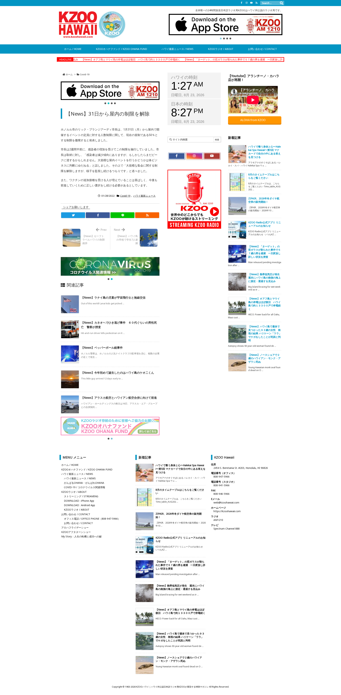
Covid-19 (84, 74)
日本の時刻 (182, 104)
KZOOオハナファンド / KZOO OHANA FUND (86, 469)
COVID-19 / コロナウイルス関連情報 (84, 487)
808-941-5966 (221, 485)
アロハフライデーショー (75, 527)
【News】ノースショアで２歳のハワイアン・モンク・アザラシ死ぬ (264, 358)
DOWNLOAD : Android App (79, 505)
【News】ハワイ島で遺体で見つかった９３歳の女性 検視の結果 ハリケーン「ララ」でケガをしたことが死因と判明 (264, 333)
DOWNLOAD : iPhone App (79, 500)
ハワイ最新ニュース (144, 195)
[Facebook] (241, 3)
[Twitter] (73, 215)
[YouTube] (251, 3)
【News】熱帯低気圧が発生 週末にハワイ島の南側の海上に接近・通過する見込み (265, 277)
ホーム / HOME (70, 465)
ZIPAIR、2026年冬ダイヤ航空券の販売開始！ (263, 200)
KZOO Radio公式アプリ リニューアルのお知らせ (264, 224)
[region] (225, 27)
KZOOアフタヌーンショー (76, 532)
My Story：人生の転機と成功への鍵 (81, 536)
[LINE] (122, 215)
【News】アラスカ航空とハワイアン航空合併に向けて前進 (119, 398)
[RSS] (256, 3)
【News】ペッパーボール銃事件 (102, 348)
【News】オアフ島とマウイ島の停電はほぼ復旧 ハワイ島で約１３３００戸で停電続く (103, 59)
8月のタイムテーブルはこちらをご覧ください (264, 176)
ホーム (69, 74)
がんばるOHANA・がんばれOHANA (84, 482)
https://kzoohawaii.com (227, 511)
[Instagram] (246, 3)
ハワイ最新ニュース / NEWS (77, 474)
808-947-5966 (221, 476)
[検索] (281, 3)
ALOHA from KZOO (253, 120)
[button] (225, 24)
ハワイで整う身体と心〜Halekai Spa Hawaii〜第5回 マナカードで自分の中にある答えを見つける (264, 152)
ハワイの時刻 (184, 77)
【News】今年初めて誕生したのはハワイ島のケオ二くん (117, 373)
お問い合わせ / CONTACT (75, 514)
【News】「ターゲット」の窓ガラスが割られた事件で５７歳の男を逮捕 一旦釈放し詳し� (208, 59)
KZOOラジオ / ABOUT (74, 492)
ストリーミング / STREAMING (81, 496)
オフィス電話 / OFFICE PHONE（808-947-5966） (92, 518)
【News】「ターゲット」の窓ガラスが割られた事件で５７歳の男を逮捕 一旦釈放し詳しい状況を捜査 (264, 251)
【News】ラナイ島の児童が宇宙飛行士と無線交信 (113, 297)
